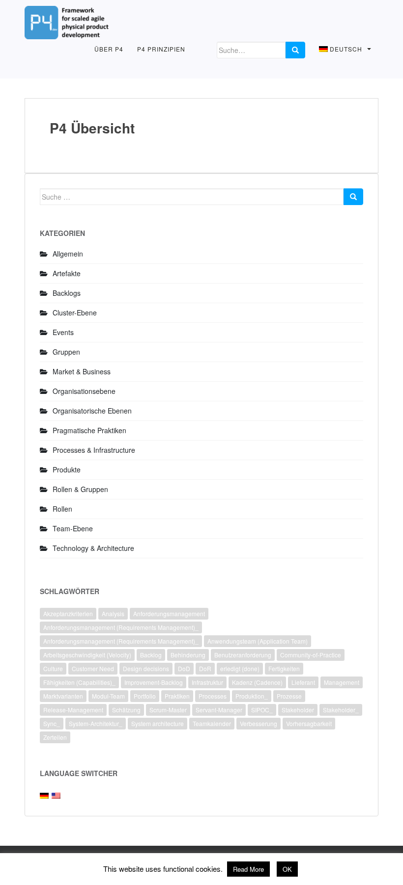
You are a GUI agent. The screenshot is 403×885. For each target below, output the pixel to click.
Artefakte (67, 273)
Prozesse (289, 696)
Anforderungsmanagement (169, 613)
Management (341, 682)
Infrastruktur (207, 682)
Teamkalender (212, 723)
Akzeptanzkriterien (68, 613)
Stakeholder (298, 709)
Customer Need (93, 668)
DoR (205, 668)
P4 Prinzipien (161, 49)
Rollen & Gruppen (80, 489)
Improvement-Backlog (153, 682)
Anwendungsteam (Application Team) (257, 641)
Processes (213, 696)
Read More (248, 869)
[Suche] (295, 50)
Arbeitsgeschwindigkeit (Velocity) (87, 655)
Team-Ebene (73, 528)
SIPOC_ (262, 709)
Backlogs (67, 293)
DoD (184, 668)
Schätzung (126, 709)
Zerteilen (55, 737)
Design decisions (146, 668)
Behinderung (188, 655)
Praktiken (177, 696)
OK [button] (287, 869)
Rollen (62, 509)
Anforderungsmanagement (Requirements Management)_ (121, 627)
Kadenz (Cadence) (257, 682)
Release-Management (73, 709)
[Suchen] (353, 196)
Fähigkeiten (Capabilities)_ (79, 682)
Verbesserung (258, 723)
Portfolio (145, 696)
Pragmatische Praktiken (89, 430)
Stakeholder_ (341, 709)
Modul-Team (108, 696)
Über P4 (108, 49)
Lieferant (303, 682)
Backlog (151, 655)
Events (63, 332)
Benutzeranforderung (242, 655)
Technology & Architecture (93, 548)
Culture (53, 668)
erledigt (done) (239, 668)
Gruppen (66, 352)
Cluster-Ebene (75, 312)
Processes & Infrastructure (94, 450)
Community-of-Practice (310, 655)
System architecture (157, 723)
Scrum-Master (168, 709)
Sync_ (51, 723)
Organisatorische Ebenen (92, 411)
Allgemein (68, 254)
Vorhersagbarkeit (309, 723)
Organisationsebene (84, 391)
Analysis (113, 613)
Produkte (67, 469)
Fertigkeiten (284, 668)
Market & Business (82, 371)
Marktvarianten (63, 696)
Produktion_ (251, 696)
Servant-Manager (219, 709)
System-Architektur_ (95, 723)
